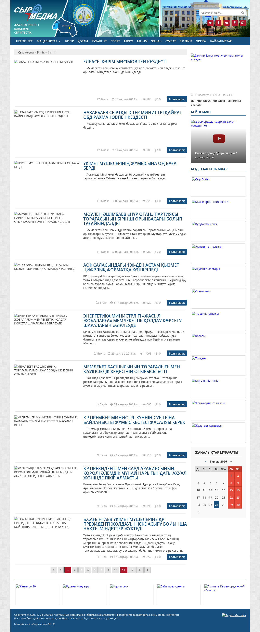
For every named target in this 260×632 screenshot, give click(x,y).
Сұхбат (170, 41)
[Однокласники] (235, 23)
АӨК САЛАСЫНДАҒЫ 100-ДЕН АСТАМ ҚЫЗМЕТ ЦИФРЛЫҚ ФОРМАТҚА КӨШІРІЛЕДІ (131, 267)
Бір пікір (186, 41)
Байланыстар (221, 41)
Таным (142, 41)
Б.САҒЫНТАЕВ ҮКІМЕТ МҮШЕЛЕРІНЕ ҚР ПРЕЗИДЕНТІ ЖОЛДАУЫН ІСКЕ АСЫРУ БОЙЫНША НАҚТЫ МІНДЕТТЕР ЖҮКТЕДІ (135, 524)
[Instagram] (243, 23)
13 (140, 570)
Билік (69, 41)
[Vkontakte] (226, 23)
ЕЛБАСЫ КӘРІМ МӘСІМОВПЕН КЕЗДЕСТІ (125, 61)
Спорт (115, 41)
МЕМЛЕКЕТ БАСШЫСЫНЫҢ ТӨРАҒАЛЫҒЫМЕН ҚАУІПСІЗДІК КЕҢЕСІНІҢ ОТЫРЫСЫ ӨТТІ (131, 369)
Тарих (128, 41)
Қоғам (83, 41)
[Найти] (242, 12)
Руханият (99, 41)
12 (131, 570)
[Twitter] (210, 23)
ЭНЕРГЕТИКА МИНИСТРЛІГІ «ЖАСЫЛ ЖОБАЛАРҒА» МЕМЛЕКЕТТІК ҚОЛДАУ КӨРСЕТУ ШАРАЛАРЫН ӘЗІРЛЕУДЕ (132, 320)
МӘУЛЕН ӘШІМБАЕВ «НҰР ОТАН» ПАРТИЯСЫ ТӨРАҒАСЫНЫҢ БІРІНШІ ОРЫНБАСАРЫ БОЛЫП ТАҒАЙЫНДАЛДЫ (132, 218)
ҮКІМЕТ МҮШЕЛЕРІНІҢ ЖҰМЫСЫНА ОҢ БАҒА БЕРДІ (130, 165)
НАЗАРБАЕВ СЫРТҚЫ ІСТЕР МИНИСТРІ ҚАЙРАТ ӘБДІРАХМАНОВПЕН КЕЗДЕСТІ (132, 115)
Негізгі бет (24, 41)
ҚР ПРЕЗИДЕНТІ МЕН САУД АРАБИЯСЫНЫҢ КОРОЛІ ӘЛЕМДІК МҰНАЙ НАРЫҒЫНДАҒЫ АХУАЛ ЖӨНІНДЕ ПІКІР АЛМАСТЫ (134, 473)
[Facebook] (218, 23)
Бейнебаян (201, 112)
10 (115, 570)
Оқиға (201, 41)
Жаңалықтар (47, 41)
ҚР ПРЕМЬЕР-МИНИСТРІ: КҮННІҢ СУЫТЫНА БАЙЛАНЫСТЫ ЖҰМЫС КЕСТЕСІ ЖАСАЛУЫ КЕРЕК (134, 420)
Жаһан (156, 41)
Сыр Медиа (35, 13)
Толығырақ (177, 99)
